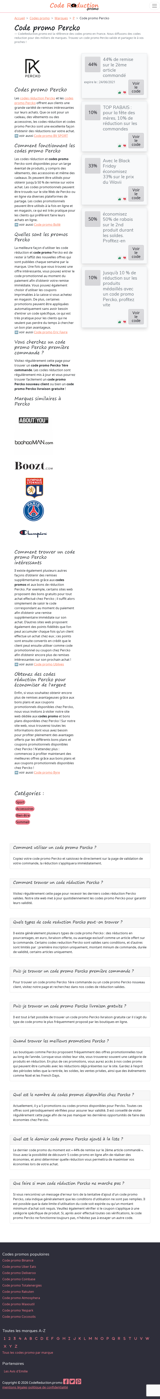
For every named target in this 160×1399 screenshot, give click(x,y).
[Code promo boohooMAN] (33, 443)
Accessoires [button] (25, 809)
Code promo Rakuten (18, 1291)
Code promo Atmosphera (21, 1298)
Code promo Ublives (49, 664)
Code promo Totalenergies (22, 1285)
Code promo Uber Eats (19, 1266)
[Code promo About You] (33, 420)
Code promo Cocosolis (19, 1316)
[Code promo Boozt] (33, 465)
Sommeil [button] (22, 822)
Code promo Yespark (17, 1310)
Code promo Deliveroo (19, 1273)
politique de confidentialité (48, 1387)
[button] (119, 92)
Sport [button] (20, 802)
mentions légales (15, 1387)
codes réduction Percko (37, 98)
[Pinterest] (78, 1382)
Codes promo (40, 18)
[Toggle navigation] (154, 6)
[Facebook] (66, 1382)
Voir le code (136, 87)
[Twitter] (72, 1382)
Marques (61, 18)
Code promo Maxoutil (18, 1304)
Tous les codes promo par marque (27, 1352)
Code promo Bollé (47, 224)
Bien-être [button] (23, 815)
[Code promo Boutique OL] (33, 488)
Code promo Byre (47, 772)
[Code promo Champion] (33, 533)
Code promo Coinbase (18, 1279)
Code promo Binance (17, 1260)
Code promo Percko (94, 18)
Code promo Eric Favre (51, 332)
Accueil (19, 18)
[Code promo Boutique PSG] (33, 510)
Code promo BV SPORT (51, 136)
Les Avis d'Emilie (16, 1371)
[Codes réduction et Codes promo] (74, 5)
